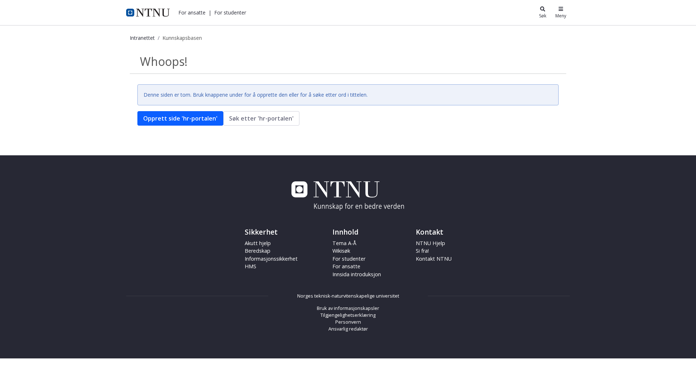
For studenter (348, 258)
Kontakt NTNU (434, 258)
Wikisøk (341, 250)
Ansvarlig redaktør (348, 328)
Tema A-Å (344, 243)
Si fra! (422, 250)
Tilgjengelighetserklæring (348, 315)
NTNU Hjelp (430, 243)
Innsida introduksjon (356, 274)
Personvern (348, 322)
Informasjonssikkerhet (271, 258)
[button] (192, 12)
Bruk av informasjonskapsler (348, 308)
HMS (250, 266)
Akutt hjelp (258, 243)
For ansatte (346, 266)
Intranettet (142, 37)
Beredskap (257, 250)
